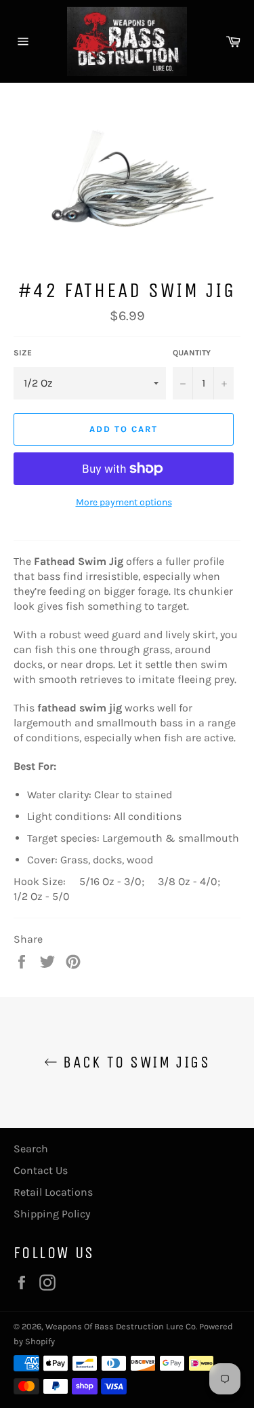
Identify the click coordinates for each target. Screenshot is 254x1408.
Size (23, 352)
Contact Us (41, 1170)
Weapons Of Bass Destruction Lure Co (120, 1326)
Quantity (192, 352)
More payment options (124, 502)
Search (31, 1148)
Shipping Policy (52, 1213)
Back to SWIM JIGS (134, 1062)
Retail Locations (53, 1192)
